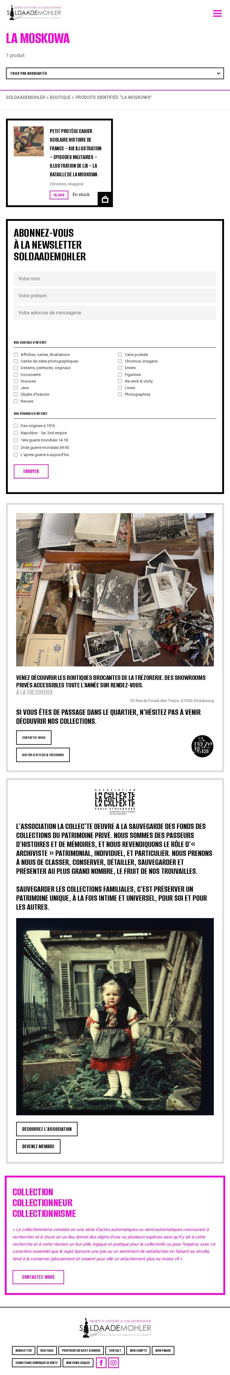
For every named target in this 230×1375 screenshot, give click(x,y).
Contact (115, 1350)
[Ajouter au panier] (104, 198)
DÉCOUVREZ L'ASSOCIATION (47, 1129)
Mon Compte (138, 1350)
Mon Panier (163, 1350)
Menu (217, 12)
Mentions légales (78, 1362)
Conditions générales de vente (37, 1362)
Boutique (60, 97)
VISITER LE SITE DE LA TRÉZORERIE (43, 754)
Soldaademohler (25, 97)
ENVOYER (31, 471)
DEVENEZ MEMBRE (38, 1146)
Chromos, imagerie (66, 183)
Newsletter (24, 1350)
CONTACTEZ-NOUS (34, 737)
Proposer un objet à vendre (81, 1350)
